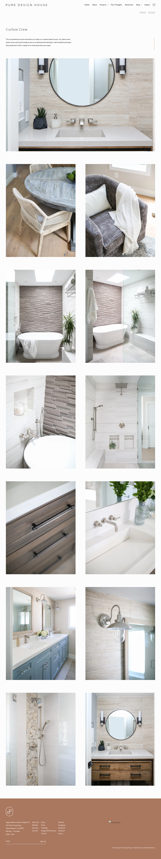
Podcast (61, 822)
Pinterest (61, 831)
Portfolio (35, 825)
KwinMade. (147, 847)
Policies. (152, 847)
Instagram (62, 825)
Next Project (151, 12)
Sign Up (43, 841)
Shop (43, 822)
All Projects (143, 12)
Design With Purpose (48, 831)
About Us (35, 822)
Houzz (60, 833)
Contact (35, 831)
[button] (103, 4)
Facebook (61, 828)
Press (43, 825)
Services (35, 828)
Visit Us (44, 833)
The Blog (44, 828)
